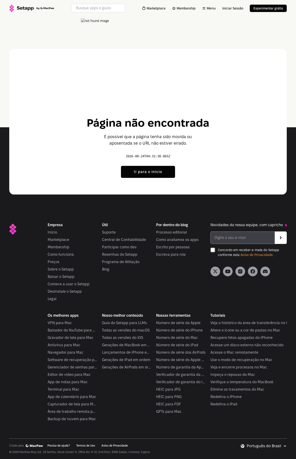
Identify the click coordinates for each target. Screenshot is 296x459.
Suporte (109, 232)
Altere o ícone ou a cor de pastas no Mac (245, 330)
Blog (105, 269)
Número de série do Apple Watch (181, 360)
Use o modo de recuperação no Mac (241, 360)
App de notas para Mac (68, 382)
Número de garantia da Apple (181, 367)
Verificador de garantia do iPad (181, 382)
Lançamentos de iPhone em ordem (127, 352)
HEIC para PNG (169, 397)
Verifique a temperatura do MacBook (241, 382)
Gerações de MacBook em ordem (127, 345)
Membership (186, 8)
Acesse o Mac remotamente (234, 352)
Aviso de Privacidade (256, 255)
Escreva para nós (171, 254)
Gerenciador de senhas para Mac (72, 367)
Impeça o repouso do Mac (232, 375)
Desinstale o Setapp (65, 291)
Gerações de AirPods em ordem (127, 367)
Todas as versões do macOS (126, 330)
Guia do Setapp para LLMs (124, 323)
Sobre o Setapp (61, 269)
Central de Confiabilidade (124, 240)
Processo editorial (171, 232)
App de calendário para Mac (72, 397)
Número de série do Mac (177, 338)
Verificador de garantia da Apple (181, 375)
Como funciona (61, 254)
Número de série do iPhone (179, 330)
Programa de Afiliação (120, 262)
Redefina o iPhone (226, 397)
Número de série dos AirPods (181, 352)
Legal (52, 299)
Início (52, 232)
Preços (53, 262)
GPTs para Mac (169, 411)
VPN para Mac (60, 323)
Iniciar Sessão (232, 8)
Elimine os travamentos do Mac (237, 389)
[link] (215, 271)
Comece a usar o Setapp (68, 284)
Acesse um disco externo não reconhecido (247, 345)
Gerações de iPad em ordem (126, 360)
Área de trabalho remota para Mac (72, 411)
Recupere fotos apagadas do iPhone (241, 338)
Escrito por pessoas (173, 247)
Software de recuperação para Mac (72, 360)
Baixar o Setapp (61, 277)
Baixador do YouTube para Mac (72, 330)
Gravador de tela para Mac (70, 338)
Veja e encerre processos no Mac (238, 367)
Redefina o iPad (223, 404)
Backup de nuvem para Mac (72, 419)
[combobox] (267, 446)
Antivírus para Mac (64, 345)
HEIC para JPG (168, 389)
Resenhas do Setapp (119, 254)
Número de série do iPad (177, 345)
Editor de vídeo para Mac (69, 375)
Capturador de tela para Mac (72, 404)
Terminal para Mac (63, 389)
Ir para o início (148, 172)
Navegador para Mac (65, 352)
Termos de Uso (85, 445)
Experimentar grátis (268, 8)
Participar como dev (119, 247)
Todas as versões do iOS (122, 338)
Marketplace (156, 8)
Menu (211, 8)
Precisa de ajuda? (58, 445)
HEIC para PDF (168, 404)
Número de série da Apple (178, 323)
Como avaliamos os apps (177, 240)
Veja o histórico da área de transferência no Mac (251, 323)
